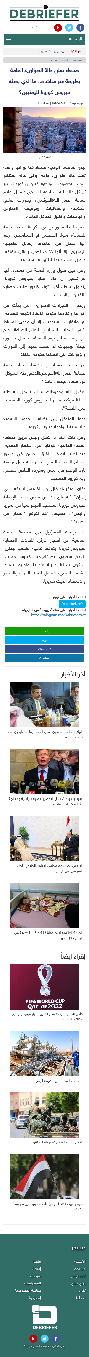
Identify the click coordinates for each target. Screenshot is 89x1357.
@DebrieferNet (72, 604)
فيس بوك (44, 649)
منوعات (35, 1276)
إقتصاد (36, 1269)
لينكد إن (44, 658)
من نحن (80, 1269)
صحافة (80, 1298)
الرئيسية (75, 39)
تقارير (54, 60)
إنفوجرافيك (32, 1283)
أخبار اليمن (78, 1276)
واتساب (44, 631)
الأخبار (65, 60)
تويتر (44, 640)
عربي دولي (78, 1283)
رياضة (37, 1262)
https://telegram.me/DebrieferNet (58, 615)
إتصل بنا (35, 1298)
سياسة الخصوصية (28, 1291)
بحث (35, 27)
